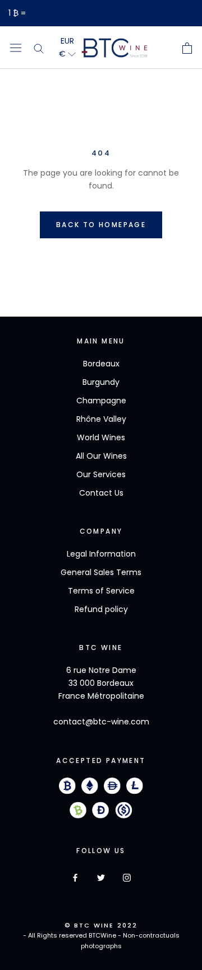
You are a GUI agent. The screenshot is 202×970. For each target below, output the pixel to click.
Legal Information (101, 553)
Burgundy (101, 382)
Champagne (101, 400)
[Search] (38, 47)
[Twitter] (101, 877)
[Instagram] (127, 877)
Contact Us (101, 492)
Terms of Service (101, 590)
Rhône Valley (101, 419)
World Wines (101, 437)
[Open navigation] (15, 47)
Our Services (101, 474)
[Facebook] (75, 877)
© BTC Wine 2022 (101, 925)
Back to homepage (101, 224)
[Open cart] (187, 48)
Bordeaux (101, 363)
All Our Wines (101, 456)
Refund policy (101, 609)
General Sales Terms (101, 572)
